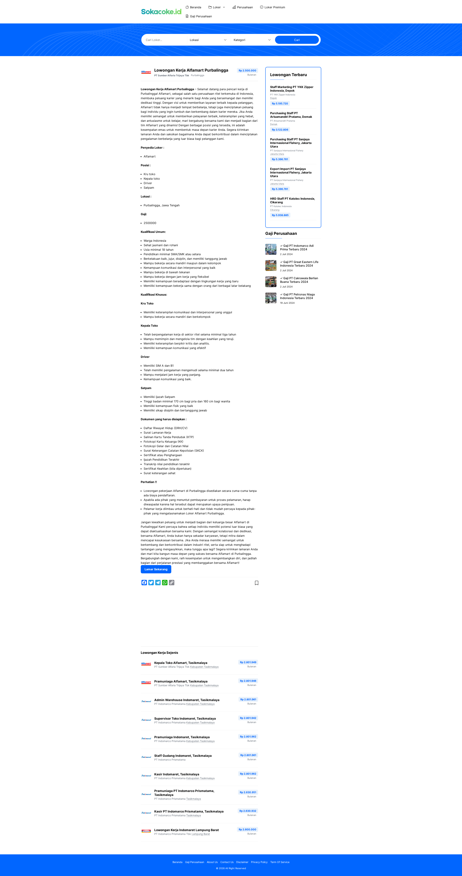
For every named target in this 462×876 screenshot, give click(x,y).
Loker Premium (275, 7)
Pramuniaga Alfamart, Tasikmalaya (181, 681)
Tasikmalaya (193, 798)
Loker (217, 7)
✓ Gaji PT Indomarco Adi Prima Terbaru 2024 (297, 247)
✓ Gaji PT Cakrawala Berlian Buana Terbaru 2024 (299, 280)
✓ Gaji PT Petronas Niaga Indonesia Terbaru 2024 (297, 296)
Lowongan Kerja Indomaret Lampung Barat (186, 830)
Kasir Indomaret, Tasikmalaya (176, 774)
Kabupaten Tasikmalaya (204, 666)
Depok (273, 98)
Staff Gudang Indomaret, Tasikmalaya (183, 756)
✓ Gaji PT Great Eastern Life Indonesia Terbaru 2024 (299, 263)
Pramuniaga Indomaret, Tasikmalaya (182, 737)
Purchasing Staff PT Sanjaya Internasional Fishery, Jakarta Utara (290, 142)
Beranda (195, 7)
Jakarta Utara (277, 154)
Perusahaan (245, 7)
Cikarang (274, 209)
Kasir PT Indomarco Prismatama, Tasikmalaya (189, 811)
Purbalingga (197, 75)
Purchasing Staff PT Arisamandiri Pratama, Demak (291, 114)
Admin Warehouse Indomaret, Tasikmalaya (186, 700)
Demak (273, 124)
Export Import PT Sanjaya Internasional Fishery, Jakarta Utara (290, 172)
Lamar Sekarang (156, 569)
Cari (297, 40)
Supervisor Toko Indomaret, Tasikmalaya (185, 718)
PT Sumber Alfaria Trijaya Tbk (171, 75)
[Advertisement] (199, 616)
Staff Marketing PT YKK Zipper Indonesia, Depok (291, 88)
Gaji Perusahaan (201, 16)
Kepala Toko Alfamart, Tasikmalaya (180, 663)
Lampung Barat (201, 833)
